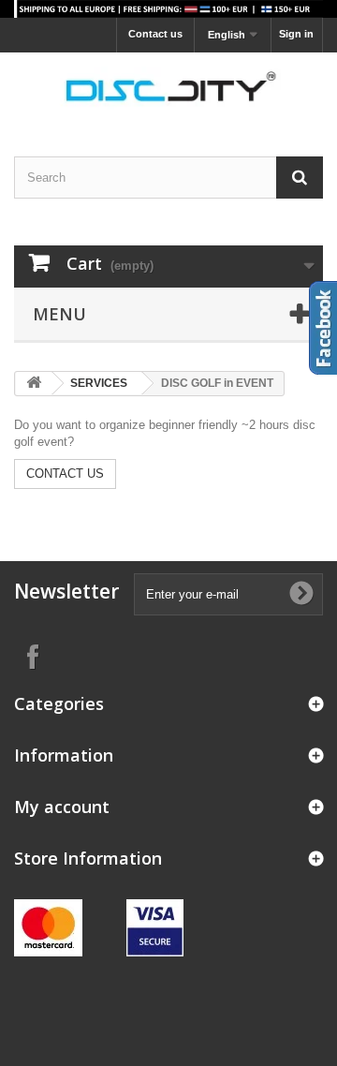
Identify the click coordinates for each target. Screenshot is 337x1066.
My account (62, 806)
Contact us (155, 33)
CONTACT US (65, 473)
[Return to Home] (33, 383)
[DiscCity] (168, 88)
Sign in (296, 33)
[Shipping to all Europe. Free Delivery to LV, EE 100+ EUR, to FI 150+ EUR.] (168, 9)
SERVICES (98, 383)
